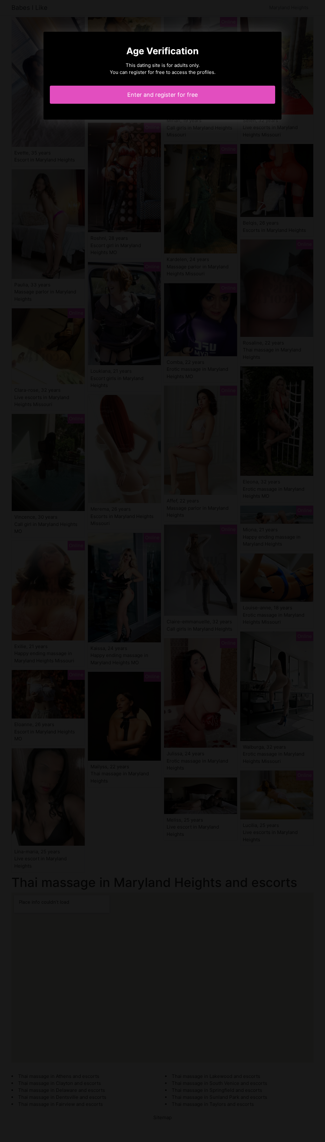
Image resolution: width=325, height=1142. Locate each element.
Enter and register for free (162, 94)
